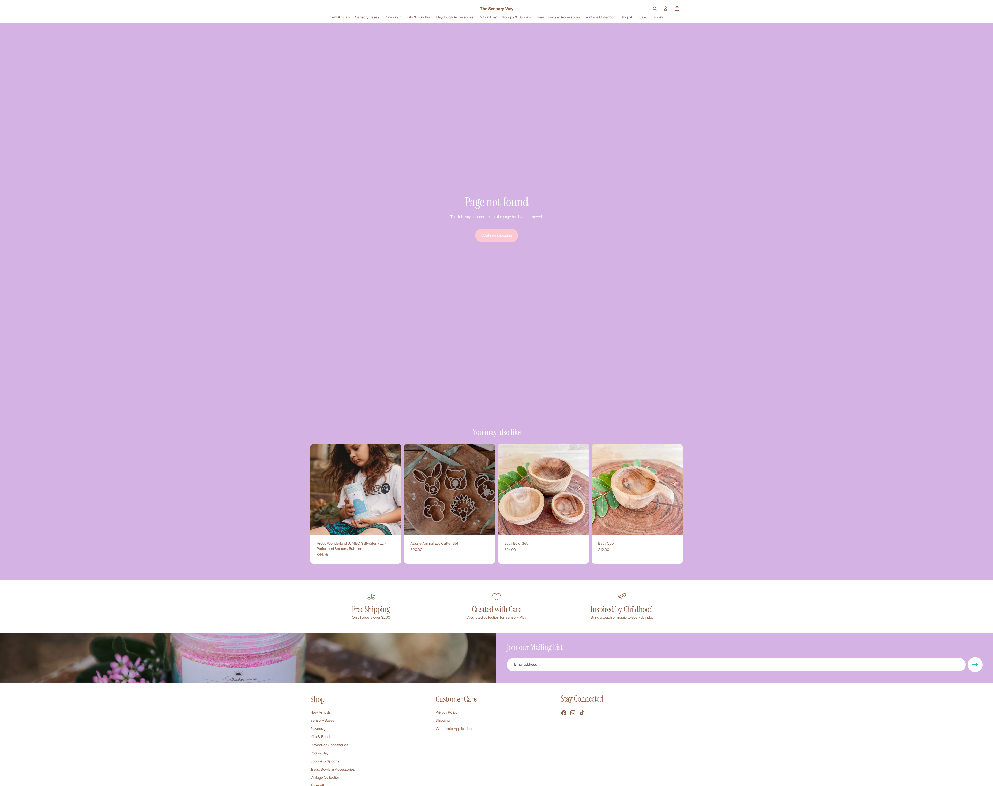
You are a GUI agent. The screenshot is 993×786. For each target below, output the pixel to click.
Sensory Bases (322, 720)
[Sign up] (975, 664)
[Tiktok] (582, 713)
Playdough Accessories (329, 745)
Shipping (442, 720)
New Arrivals (320, 712)
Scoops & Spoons (324, 761)
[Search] (654, 8)
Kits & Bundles (322, 736)
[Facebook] (564, 713)
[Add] (393, 527)
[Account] (665, 8)
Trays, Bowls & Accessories (332, 769)
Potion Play (319, 753)
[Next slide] (393, 489)
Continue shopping (496, 235)
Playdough (318, 728)
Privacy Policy (446, 712)
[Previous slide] (318, 489)
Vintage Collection (325, 777)
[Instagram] (573, 713)
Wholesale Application (453, 728)
